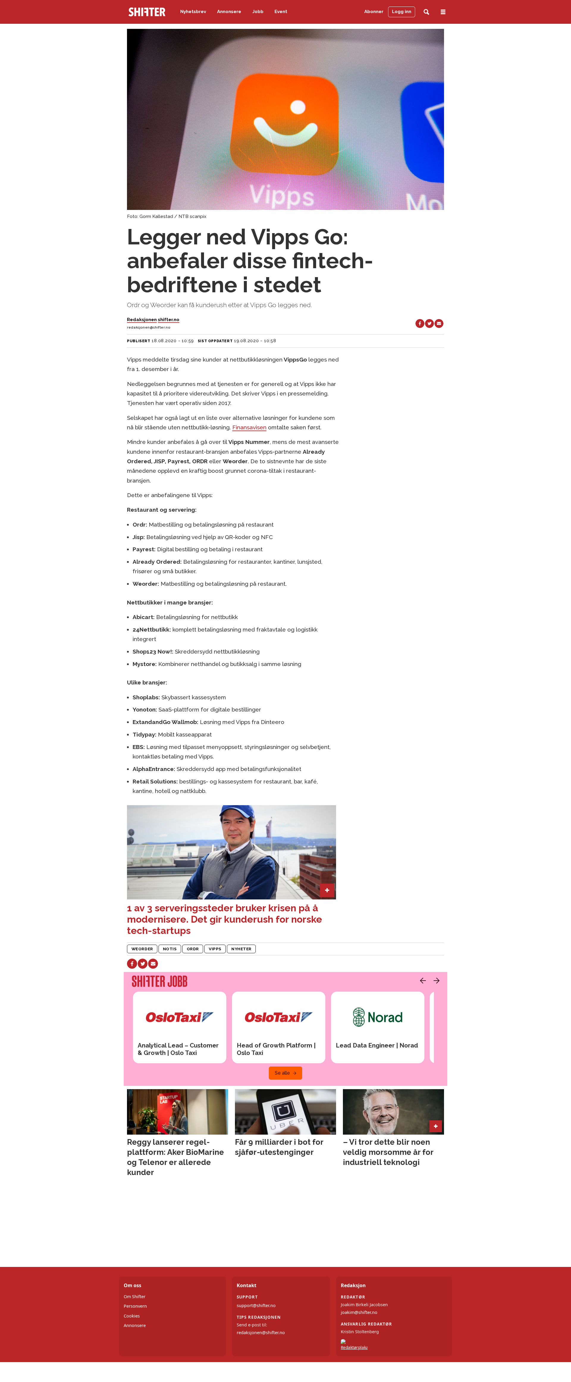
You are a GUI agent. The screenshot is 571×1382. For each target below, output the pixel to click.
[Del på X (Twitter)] (429, 323)
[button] (421, 980)
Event (280, 11)
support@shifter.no (256, 1305)
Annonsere (229, 11)
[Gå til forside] (146, 11)
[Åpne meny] (443, 12)
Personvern (135, 1306)
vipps (215, 948)
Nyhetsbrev (193, 11)
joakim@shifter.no (359, 1312)
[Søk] (426, 12)
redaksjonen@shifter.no (261, 1332)
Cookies (132, 1316)
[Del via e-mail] (438, 323)
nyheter (241, 948)
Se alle (282, 1073)
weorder (142, 948)
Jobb (257, 11)
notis (170, 948)
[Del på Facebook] (419, 323)
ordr (193, 948)
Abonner (373, 11)
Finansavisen (249, 427)
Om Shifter (134, 1296)
